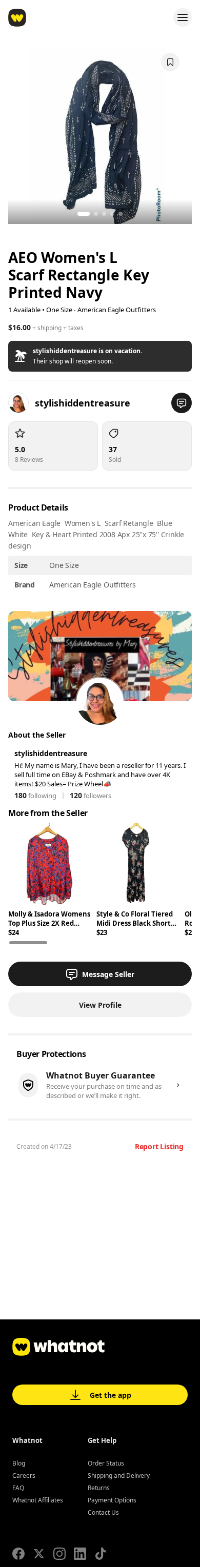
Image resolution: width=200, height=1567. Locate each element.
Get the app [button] (110, 1395)
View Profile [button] (100, 1005)
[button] (100, 356)
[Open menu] (182, 17)
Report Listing (159, 1146)
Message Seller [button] (108, 974)
